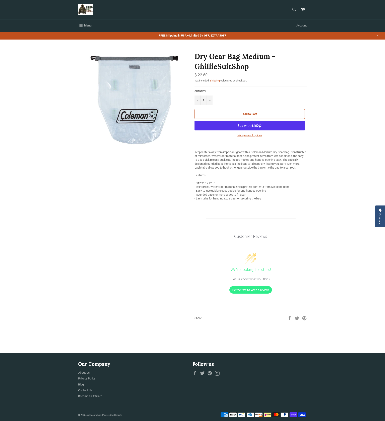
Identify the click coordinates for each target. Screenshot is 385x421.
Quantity (200, 91)
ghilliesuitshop (93, 415)
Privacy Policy (86, 378)
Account (301, 25)
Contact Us (85, 390)
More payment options (249, 135)
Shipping (215, 80)
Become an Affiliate (90, 396)
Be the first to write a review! (250, 290)
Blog (81, 384)
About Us (84, 372)
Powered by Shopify (112, 415)
